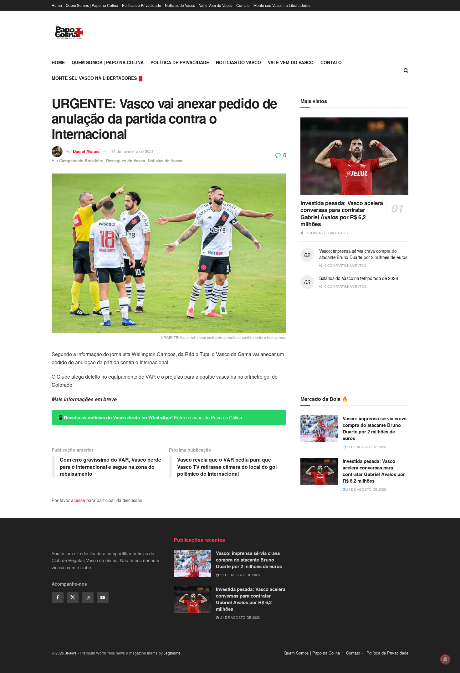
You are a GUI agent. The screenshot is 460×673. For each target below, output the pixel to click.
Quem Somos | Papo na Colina (92, 5)
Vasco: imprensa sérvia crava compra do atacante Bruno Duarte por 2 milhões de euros (363, 254)
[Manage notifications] (445, 659)
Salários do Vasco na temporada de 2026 (358, 278)
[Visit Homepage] (69, 32)
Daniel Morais (86, 151)
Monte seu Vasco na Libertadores (281, 5)
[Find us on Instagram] (88, 597)
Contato (243, 5)
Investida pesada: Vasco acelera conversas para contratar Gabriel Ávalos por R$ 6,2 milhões (341, 213)
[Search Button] (406, 70)
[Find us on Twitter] (73, 597)
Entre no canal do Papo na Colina (208, 417)
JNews (71, 652)
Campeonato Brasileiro (81, 160)
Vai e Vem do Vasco (216, 5)
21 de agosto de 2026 (365, 446)
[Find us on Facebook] (58, 597)
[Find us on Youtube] (103, 597)
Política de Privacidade (141, 5)
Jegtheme (172, 652)
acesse (78, 500)
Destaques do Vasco (125, 160)
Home (57, 5)
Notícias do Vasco (180, 5)
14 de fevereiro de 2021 (132, 151)
